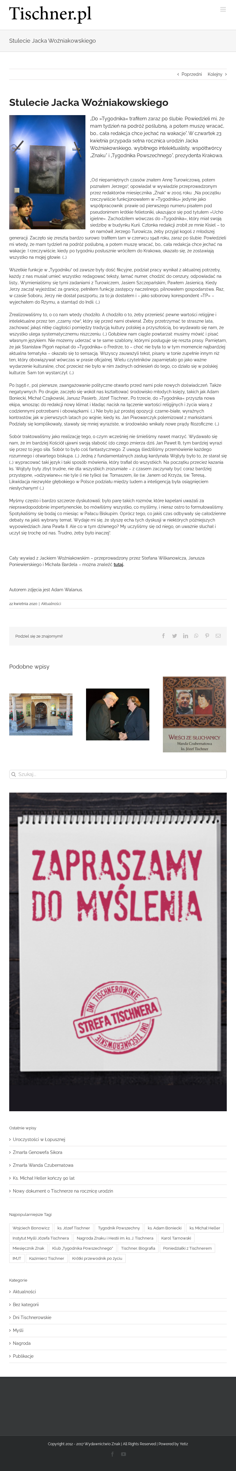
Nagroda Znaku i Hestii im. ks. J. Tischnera (115, 1238)
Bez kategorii (26, 1304)
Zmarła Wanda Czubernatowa (43, 1165)
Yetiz (184, 1444)
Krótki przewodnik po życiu (97, 1258)
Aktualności (51, 604)
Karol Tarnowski (176, 1238)
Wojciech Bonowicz (31, 1228)
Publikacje (23, 1356)
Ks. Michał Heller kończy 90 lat (44, 1178)
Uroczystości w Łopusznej (39, 1139)
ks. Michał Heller (205, 1228)
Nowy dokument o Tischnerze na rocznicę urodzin (63, 1191)
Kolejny (215, 74)
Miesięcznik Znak (28, 1248)
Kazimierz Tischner (46, 1258)
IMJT (17, 1258)
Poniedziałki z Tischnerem (187, 1248)
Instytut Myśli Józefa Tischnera (41, 1238)
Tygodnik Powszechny (119, 1228)
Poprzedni (192, 74)
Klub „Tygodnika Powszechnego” (82, 1248)
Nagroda (22, 1343)
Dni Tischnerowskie (32, 1317)
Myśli (18, 1330)
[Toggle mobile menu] (223, 9)
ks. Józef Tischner (73, 1228)
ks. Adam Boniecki (165, 1228)
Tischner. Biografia (138, 1248)
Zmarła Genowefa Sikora (37, 1152)
